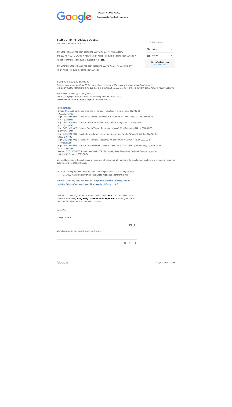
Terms (173, 262)
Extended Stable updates (82, 231)
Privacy (166, 262)
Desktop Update (67, 231)
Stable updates (96, 231)
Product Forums (160, 64)
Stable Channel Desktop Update (77, 39)
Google (159, 262)
